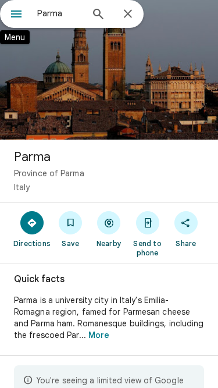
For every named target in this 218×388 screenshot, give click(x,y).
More (98, 335)
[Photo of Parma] (109, 70)
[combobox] (59, 13)
